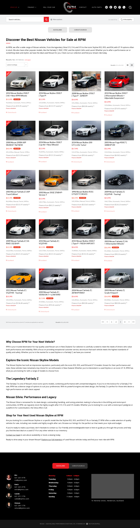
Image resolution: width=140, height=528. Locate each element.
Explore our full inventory (51, 439)
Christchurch (80, 30)
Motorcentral (94, 524)
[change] (28, 60)
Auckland (57, 30)
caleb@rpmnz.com (22, 499)
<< (103, 322)
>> (133, 322)
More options (57, 19)
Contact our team (13, 435)
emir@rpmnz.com (21, 489)
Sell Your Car (49, 7)
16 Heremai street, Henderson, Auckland (107, 501)
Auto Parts (97, 7)
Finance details (10, 108)
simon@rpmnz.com (22, 508)
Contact (83, 7)
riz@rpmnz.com (21, 480)
